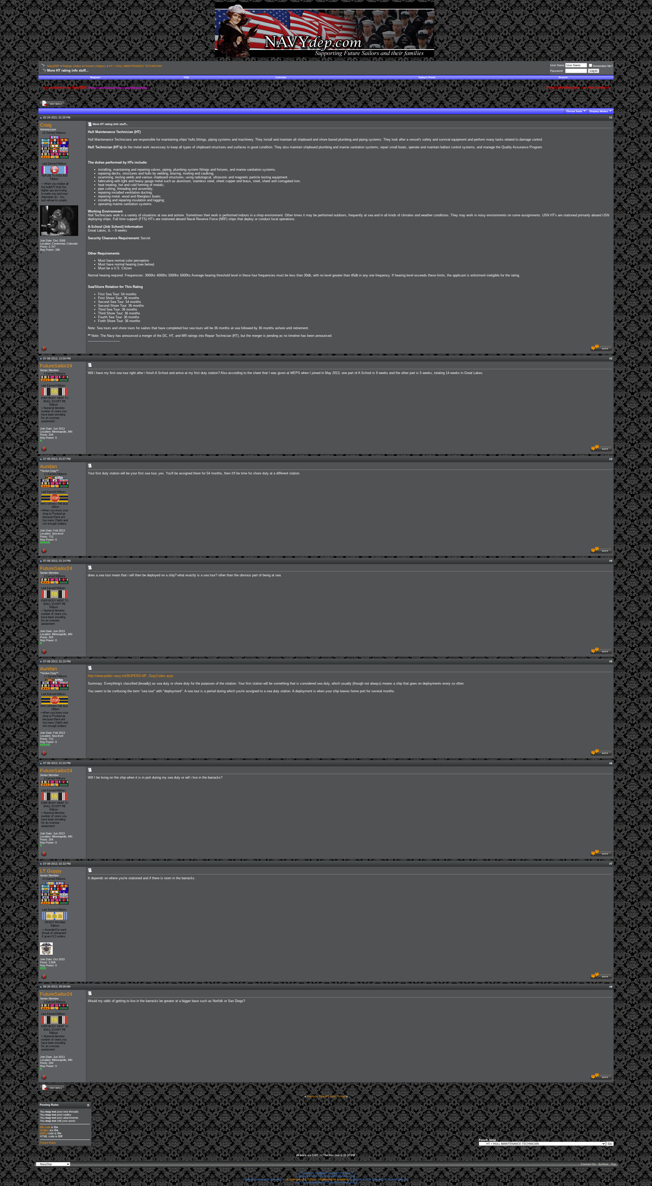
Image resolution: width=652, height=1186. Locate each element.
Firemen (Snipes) (95, 66)
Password (556, 70)
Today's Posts (427, 77)
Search (563, 77)
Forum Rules (48, 1142)
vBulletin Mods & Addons (333, 1179)
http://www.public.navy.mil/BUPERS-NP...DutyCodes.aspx (130, 676)
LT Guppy (51, 871)
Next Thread (337, 1096)
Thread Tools (574, 111)
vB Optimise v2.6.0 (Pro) (300, 1179)
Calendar (281, 77)
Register (95, 77)
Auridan (48, 466)
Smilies (44, 1130)
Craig (46, 125)
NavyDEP (53, 66)
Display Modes (599, 111)
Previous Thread (317, 1096)
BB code (45, 1127)
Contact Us (588, 1164)
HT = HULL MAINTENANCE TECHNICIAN (135, 66)
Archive (603, 1164)
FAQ (186, 77)
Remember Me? (603, 66)
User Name (557, 65)
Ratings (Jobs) (72, 66)
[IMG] (43, 1133)
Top (613, 1164)
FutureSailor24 (56, 365)
